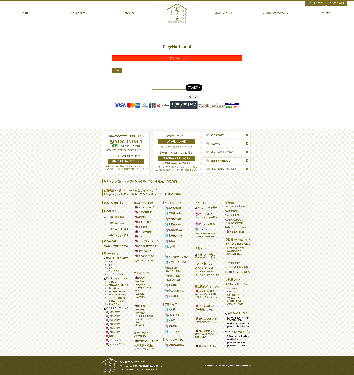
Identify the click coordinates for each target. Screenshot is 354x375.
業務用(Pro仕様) (145, 345)
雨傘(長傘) (139, 281)
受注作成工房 (145, 251)
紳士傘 (141, 306)
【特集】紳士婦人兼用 (117, 229)
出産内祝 (172, 285)
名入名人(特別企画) (204, 268)
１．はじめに (110, 282)
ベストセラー (234, 215)
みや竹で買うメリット (236, 248)
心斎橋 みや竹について (276, 13)
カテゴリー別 (141, 272)
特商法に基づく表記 (235, 304)
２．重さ (108, 265)
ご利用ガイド (328, 13)
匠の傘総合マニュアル (117, 278)
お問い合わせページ (128, 161)
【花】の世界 (114, 332)
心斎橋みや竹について (222, 161)
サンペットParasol (146, 260)
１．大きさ (109, 262)
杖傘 (137, 291)
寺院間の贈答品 (176, 290)
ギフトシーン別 (173, 202)
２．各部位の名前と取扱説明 (116, 285)
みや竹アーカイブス (239, 331)
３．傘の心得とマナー (114, 288)
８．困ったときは (112, 304)
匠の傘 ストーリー (114, 211)
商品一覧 (130, 13)
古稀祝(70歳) (174, 219)
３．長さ (108, 268)
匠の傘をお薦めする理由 (116, 246)
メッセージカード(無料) (205, 237)
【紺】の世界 (114, 320)
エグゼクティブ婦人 (178, 256)
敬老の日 (172, 326)
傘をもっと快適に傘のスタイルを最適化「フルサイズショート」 (207, 294)
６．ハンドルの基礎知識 (115, 298)
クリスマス (173, 331)
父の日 (171, 246)
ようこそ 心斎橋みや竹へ (237, 244)
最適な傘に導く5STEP (117, 258)
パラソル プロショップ (144, 349)
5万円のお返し (173, 275)
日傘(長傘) (139, 294)
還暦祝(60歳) (174, 224)
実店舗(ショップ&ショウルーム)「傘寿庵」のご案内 (144, 181)
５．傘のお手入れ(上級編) (115, 295)
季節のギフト (172, 304)
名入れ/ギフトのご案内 (222, 152)
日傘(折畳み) (140, 297)
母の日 (171, 241)
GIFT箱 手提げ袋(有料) (205, 233)
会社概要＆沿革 (233, 263)
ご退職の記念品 (176, 345)
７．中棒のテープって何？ (116, 301)
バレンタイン (175, 315)
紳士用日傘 (139, 325)
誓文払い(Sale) (237, 232)
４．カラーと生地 (112, 271)
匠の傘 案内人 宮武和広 (237, 272)
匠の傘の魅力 (77, 13)
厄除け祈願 (173, 296)
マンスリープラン (174, 339)
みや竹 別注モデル (147, 246)
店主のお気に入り (234, 251)
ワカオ (141, 236)
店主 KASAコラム (238, 313)
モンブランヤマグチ (148, 241)
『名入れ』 (201, 248)
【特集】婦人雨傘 (115, 217)
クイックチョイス (208, 224)
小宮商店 (142, 217)
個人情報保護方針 (234, 301)
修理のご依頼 (178, 141)
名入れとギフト (224, 13)
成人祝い (172, 309)
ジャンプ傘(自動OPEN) (144, 316)
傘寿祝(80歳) (174, 208)
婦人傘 (141, 277)
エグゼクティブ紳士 (178, 262)
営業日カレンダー (234, 298)
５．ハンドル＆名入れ (114, 274)
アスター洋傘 (145, 231)
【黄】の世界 (114, 316)
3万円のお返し (173, 271)
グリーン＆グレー (116, 340)
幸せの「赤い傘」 (208, 346)
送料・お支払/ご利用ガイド (224, 169)
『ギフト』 (201, 202)
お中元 (171, 320)
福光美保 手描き (146, 256)
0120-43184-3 (128, 142)
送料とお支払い (233, 288)
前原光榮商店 (145, 212)
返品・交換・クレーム (236, 295)
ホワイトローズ (146, 207)
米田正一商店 (145, 222)
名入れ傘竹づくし (204, 263)
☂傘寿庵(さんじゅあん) (176, 158)
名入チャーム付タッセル (206, 271)
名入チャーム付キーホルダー (208, 275)
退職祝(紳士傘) (175, 235)
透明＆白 (112, 336)
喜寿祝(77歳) (174, 213)
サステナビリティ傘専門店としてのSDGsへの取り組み (207, 334)
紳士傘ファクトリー (148, 341)
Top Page (111, 194)
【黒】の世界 (114, 328)
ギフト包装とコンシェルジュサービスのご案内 (152, 194)
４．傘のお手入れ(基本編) (115, 291)
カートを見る (337, 3)
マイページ (316, 3)
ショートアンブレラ (143, 288)
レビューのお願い (237, 227)
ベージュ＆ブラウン (117, 344)
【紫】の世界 (114, 312)
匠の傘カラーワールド (117, 308)
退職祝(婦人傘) (175, 230)
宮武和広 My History (235, 254)
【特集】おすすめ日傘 (117, 235)
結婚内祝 (172, 267)
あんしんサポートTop (236, 284)
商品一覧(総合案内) (114, 202)
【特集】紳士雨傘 (115, 223)
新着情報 (232, 210)
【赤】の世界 (114, 324)
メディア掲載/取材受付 (236, 267)
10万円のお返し (173, 280)
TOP (25, 13)
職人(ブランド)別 (143, 202)
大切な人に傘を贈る (207, 207)
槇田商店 (142, 227)
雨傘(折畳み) (140, 284)
